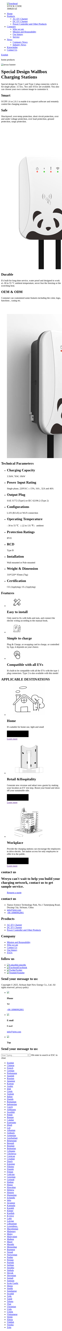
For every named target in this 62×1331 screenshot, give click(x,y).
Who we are (18, 29)
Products (11, 16)
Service (16, 37)
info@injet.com (14, 910)
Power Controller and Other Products (30, 24)
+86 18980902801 (15, 912)
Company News (20, 42)
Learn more (12, 739)
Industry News (19, 45)
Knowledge (12, 47)
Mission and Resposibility (24, 32)
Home (10, 13)
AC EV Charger (20, 19)
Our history (18, 34)
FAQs (9, 952)
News (9, 39)
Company (11, 26)
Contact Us (12, 50)
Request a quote (14, 892)
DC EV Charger (20, 21)
